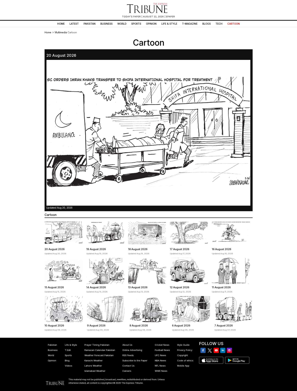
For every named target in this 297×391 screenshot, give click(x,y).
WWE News (161, 370)
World (121, 23)
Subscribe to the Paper (134, 360)
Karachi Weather (93, 360)
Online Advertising (132, 350)
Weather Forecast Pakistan (99, 355)
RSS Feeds (128, 355)
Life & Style (169, 23)
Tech (219, 23)
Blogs (206, 23)
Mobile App (183, 365)
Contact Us (128, 365)
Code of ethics (185, 360)
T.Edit (68, 350)
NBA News (160, 360)
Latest (74, 23)
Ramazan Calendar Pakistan (99, 350)
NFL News (160, 365)
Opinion (151, 23)
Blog (67, 360)
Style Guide (183, 344)
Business (106, 23)
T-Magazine (189, 23)
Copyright (182, 355)
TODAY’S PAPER (131, 16)
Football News (162, 350)
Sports (136, 23)
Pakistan (90, 23)
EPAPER (170, 16)
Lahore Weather (93, 365)
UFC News (160, 355)
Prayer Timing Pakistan (96, 344)
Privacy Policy (184, 350)
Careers (126, 370)
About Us (127, 344)
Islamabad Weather (94, 370)
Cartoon (233, 23)
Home (61, 23)
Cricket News (162, 344)
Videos (68, 365)
